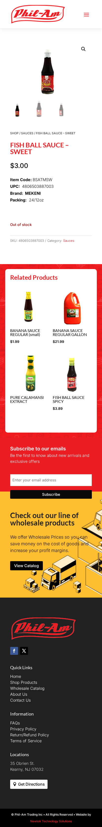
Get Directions (31, 784)
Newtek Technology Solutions (51, 821)
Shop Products (23, 682)
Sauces (27, 133)
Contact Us (20, 700)
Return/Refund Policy (29, 734)
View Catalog (26, 565)
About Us (18, 694)
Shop (14, 133)
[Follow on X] (24, 651)
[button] (83, 49)
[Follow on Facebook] (14, 651)
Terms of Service (26, 740)
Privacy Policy (23, 728)
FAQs (15, 722)
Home (15, 676)
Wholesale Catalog (27, 688)
